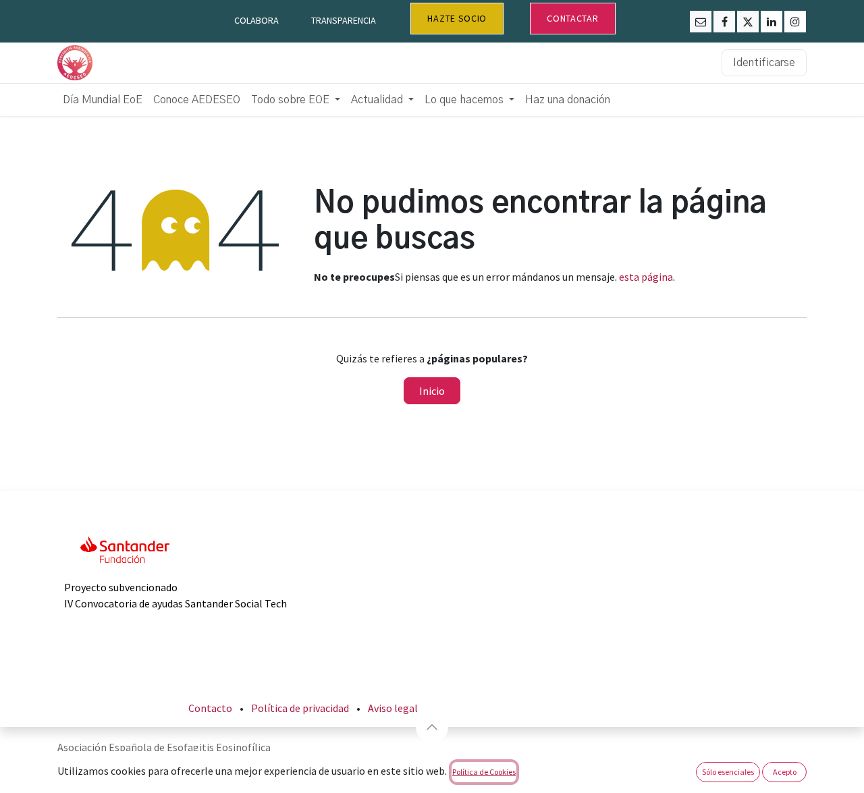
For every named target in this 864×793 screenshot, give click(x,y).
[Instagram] (795, 21)
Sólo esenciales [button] (728, 772)
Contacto (210, 708)
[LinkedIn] (771, 21)
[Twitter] (748, 21)
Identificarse (764, 62)
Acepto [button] (784, 772)
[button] (432, 727)
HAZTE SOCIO (457, 18)
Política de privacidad (300, 708)
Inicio (432, 391)
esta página (646, 276)
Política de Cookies (484, 772)
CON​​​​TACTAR (572, 18)
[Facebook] (724, 21)
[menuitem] (102, 99)
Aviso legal (393, 708)
